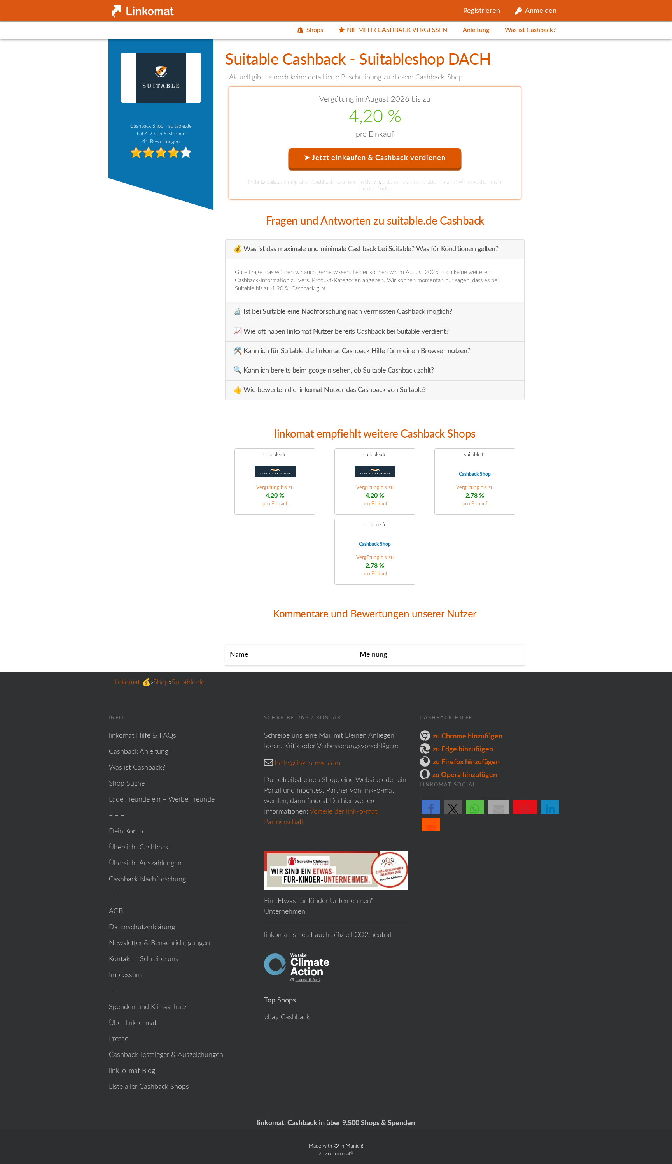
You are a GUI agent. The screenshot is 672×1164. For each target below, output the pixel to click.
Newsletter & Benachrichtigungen (159, 943)
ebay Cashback (287, 1017)
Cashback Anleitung (138, 751)
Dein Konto (126, 831)
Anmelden (540, 10)
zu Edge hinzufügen (463, 749)
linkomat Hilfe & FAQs (142, 735)
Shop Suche (127, 783)
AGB (116, 911)
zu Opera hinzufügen (464, 775)
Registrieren (481, 10)
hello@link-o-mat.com (307, 763)
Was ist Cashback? (530, 30)
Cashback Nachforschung (147, 879)
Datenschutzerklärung (142, 927)
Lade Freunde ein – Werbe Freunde (162, 799)
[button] (431, 813)
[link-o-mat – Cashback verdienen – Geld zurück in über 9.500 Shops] (141, 9)
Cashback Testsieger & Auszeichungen (166, 1055)
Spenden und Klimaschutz (148, 1007)
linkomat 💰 (132, 682)
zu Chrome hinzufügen (467, 736)
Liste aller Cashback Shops (149, 1086)
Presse (118, 1039)
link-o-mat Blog (132, 1070)
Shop (161, 682)
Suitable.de (188, 682)
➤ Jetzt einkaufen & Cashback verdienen (375, 158)
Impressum (125, 975)
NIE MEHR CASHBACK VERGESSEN (397, 30)
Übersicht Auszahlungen (145, 863)
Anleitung (476, 30)
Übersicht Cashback (139, 847)
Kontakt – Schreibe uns (143, 959)
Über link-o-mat (133, 1023)
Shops (314, 30)
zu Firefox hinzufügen (466, 762)
